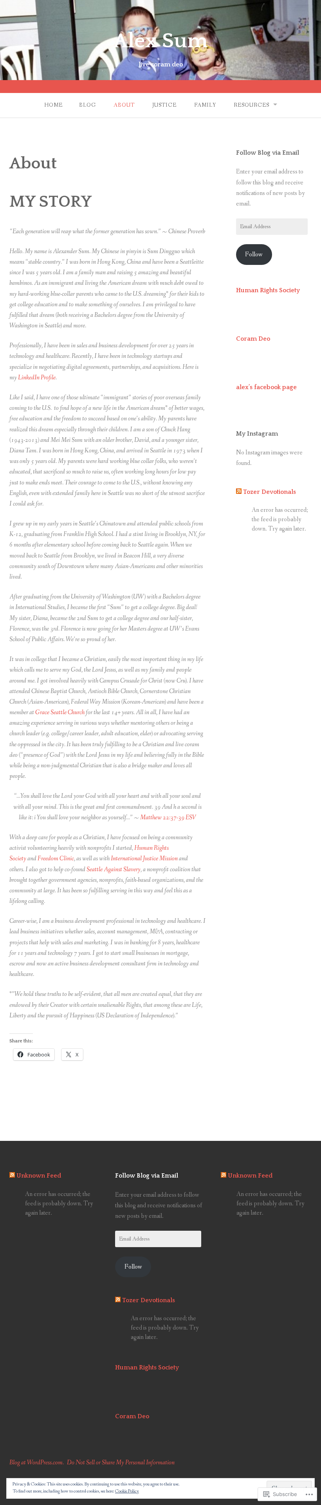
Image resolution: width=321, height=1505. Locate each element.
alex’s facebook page (266, 387)
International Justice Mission (144, 858)
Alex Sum (160, 41)
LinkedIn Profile (37, 378)
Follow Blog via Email (267, 152)
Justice (164, 105)
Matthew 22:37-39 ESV (168, 817)
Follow (254, 254)
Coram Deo (253, 338)
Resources (251, 105)
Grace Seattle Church (60, 712)
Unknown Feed (38, 1175)
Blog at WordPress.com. (36, 1463)
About (124, 105)
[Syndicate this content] (239, 491)
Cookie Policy (127, 1491)
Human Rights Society (268, 290)
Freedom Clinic (56, 858)
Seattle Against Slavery (114, 869)
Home (53, 105)
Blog (87, 105)
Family (205, 105)
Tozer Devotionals (269, 491)
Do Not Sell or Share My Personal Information (121, 1463)
